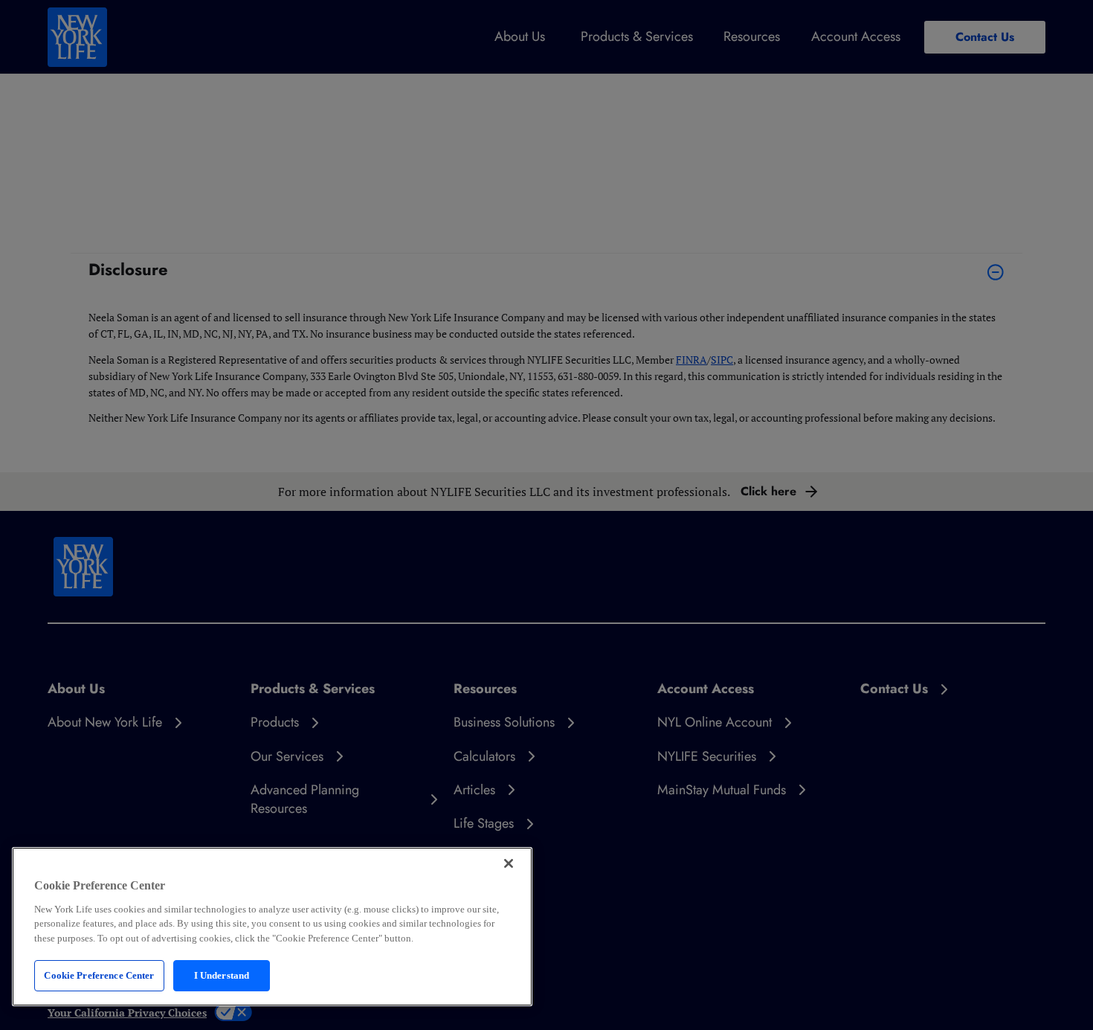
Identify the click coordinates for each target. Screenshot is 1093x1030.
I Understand (222, 975)
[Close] (508, 863)
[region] (272, 926)
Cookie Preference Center (99, 975)
